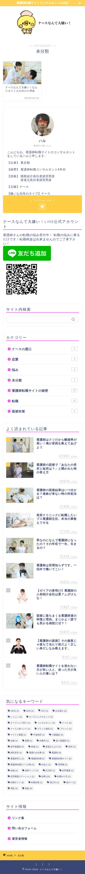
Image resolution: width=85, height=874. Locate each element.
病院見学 (16, 752)
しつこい (16, 717)
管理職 (62, 764)
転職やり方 (64, 776)
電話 (14, 788)
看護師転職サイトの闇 (22, 764)
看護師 (56, 752)
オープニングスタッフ (41, 717)
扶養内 (44, 741)
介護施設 (57, 735)
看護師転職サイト (61, 758)
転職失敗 (36, 782)
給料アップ (31, 770)
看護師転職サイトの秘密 (44, 390)
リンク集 (18, 818)
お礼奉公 (61, 711)
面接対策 (43, 411)
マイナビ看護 (18, 735)
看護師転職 (38, 758)
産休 (72, 747)
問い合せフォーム (24, 828)
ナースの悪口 (43, 349)
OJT (44, 711)
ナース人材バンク (20, 729)
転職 (44, 401)
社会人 (46, 764)
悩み (43, 370)
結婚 (14, 770)
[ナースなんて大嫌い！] (42, 35)
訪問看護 (67, 770)
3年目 (15, 711)
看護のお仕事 (37, 752)
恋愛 (43, 359)
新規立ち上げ (53, 747)
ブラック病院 (45, 729)
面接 (28, 788)
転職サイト (17, 782)
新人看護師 (62, 741)
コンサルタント (46, 723)
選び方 (54, 782)
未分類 (43, 380)
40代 (30, 711)
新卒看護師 (17, 747)
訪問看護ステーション (22, 776)
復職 (28, 741)
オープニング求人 (20, 723)
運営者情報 (19, 838)
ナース (66, 723)
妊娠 (14, 741)
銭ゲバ (71, 782)
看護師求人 (17, 758)
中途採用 (39, 735)
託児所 (50, 770)
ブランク (65, 729)
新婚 (34, 747)
